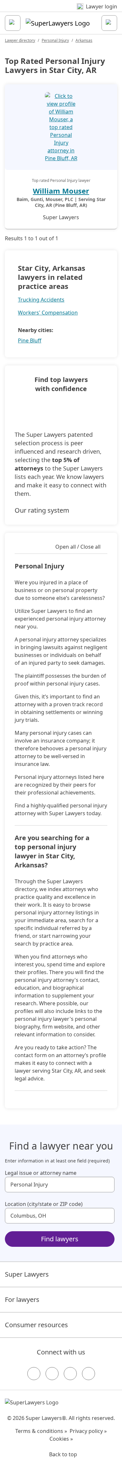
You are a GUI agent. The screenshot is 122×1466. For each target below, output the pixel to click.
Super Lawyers (27, 1274)
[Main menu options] (12, 23)
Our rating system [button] (42, 510)
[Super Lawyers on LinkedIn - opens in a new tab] (88, 1373)
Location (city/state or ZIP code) (44, 1204)
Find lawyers (59, 1238)
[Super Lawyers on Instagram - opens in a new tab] (52, 1373)
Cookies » (61, 1438)
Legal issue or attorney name (40, 1172)
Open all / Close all (78, 546)
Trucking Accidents (41, 299)
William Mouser (61, 191)
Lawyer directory (20, 40)
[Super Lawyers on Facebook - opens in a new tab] (33, 1373)
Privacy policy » (88, 1431)
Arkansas (83, 40)
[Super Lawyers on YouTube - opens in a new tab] (70, 1373)
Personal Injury (55, 40)
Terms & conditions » (41, 1431)
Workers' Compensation (48, 312)
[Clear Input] (107, 1184)
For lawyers (22, 1299)
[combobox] (60, 1184)
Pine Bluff (29, 340)
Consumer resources (36, 1324)
